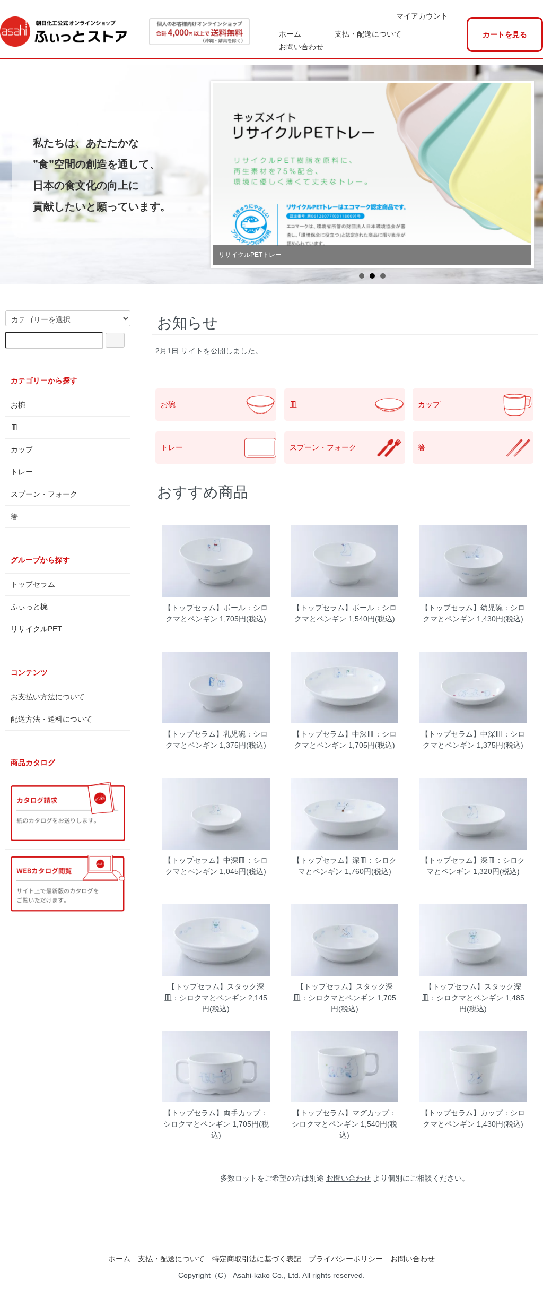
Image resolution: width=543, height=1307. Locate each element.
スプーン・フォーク (323, 447)
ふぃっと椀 (29, 606)
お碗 (168, 404)
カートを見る (505, 34)
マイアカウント (422, 16)
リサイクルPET (36, 629)
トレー (172, 447)
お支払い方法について (48, 697)
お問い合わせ (301, 46)
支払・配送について (368, 34)
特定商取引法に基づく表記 (256, 1258)
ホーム (290, 34)
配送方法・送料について (51, 719)
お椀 (18, 405)
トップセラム (33, 584)
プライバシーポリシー (346, 1258)
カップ (429, 404)
